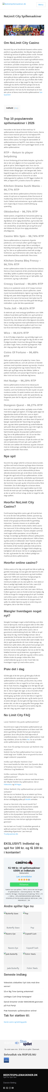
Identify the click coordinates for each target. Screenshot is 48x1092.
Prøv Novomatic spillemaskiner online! (20, 1010)
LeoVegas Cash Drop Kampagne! (17, 996)
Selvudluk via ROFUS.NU (20, 1054)
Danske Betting (9, 1083)
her (28, 739)
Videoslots (8, 784)
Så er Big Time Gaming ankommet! (18, 991)
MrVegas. (18, 784)
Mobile (28, 799)
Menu (40, 4)
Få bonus (24, 884)
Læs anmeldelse (24, 876)
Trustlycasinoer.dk (11, 834)
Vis (16, 108)
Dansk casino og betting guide (15, 1022)
